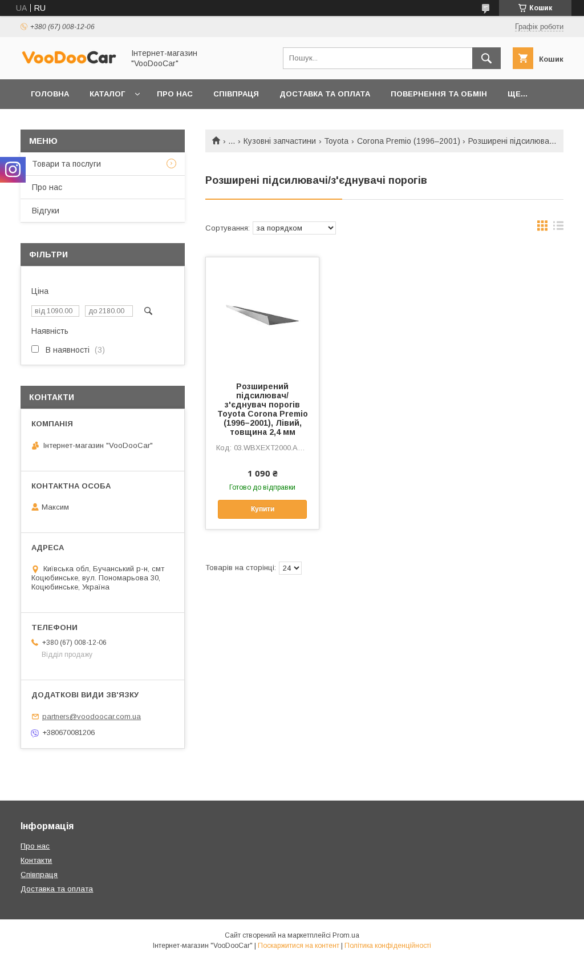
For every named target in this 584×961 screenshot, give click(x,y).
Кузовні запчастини (280, 141)
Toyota (336, 141)
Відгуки (45, 210)
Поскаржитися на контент (298, 946)
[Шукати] (486, 58)
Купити (262, 509)
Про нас (175, 94)
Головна (50, 94)
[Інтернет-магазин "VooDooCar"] (69, 62)
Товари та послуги (66, 163)
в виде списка (558, 228)
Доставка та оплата (324, 94)
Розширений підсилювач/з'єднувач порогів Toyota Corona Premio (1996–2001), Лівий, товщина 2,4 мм (262, 409)
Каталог (107, 94)
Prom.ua (345, 935)
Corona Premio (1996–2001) (408, 141)
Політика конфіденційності (387, 946)
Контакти (36, 860)
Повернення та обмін (439, 94)
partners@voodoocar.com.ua (91, 716)
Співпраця (236, 94)
